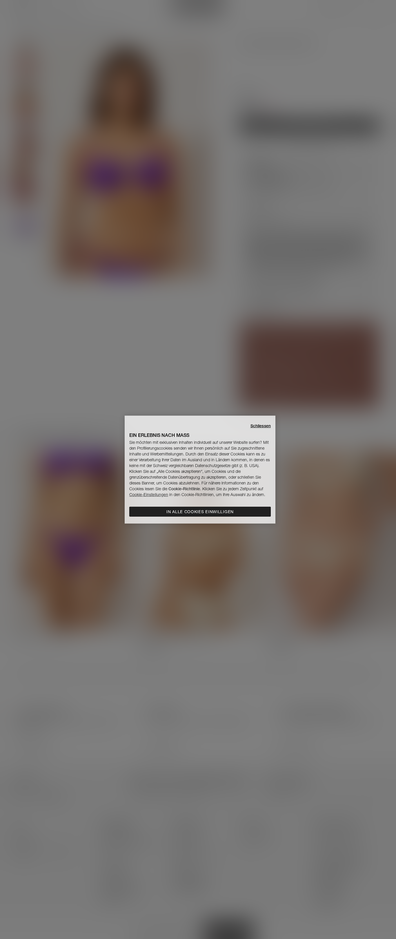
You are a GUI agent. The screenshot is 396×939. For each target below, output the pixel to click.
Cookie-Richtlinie (184, 488)
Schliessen (260, 425)
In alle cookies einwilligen (200, 511)
